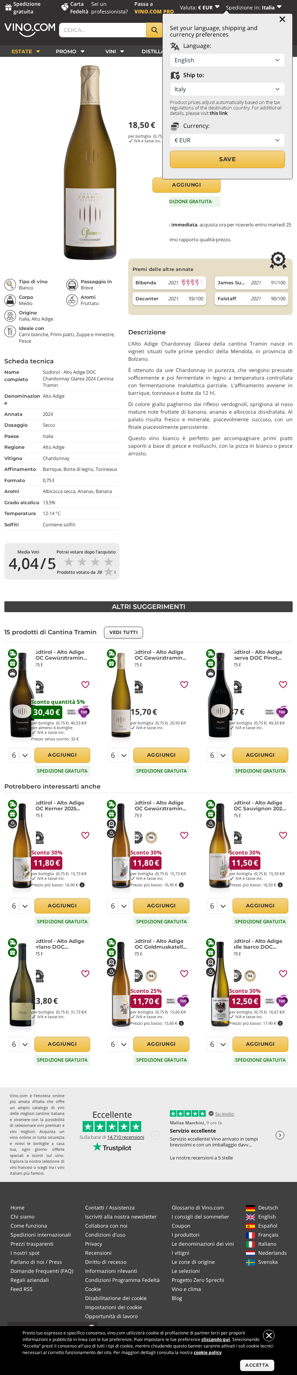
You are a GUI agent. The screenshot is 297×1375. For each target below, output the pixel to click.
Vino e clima (186, 1289)
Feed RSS (22, 1289)
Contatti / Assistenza (110, 1207)
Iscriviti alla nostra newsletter (121, 1216)
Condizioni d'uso (105, 1234)
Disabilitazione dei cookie (116, 1298)
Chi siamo (22, 1216)
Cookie (93, 1289)
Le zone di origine (193, 1261)
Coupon (181, 1225)
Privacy (93, 1243)
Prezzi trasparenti (32, 1243)
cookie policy (208, 1352)
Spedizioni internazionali (41, 1234)
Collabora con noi (106, 1225)
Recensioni (98, 1252)
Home (18, 1207)
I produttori (186, 1234)
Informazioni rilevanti (111, 1270)
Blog (177, 1298)
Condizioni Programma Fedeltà (122, 1279)
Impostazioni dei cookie (113, 1307)
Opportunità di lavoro (111, 1316)
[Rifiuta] (269, 1335)
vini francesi (21, 1167)
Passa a (154, 7)
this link (218, 113)
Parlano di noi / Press (36, 1261)
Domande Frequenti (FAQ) (42, 1270)
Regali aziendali (30, 1279)
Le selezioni (186, 1270)
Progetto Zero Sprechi (198, 1279)
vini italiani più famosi (37, 1170)
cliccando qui (215, 1339)
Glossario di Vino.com (198, 1207)
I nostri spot (25, 1252)
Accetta (257, 1365)
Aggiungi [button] (186, 184)
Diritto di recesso (105, 1261)
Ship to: (193, 75)
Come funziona (29, 1225)
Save (227, 159)
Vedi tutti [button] (123, 632)
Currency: (196, 126)
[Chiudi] (282, 19)
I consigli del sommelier (200, 1216)
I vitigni (180, 1252)
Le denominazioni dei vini (203, 1243)
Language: (196, 46)
